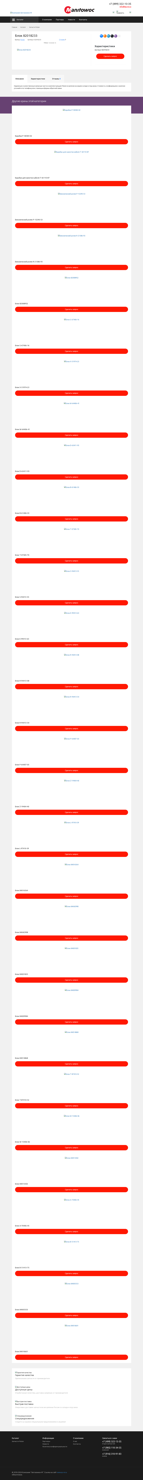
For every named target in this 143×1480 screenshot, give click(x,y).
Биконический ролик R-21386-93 (29, 262)
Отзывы (62, 39)
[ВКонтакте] (101, 36)
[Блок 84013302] (71, 1158)
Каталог (20, 20)
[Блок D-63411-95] (71, 445)
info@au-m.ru (125, 7)
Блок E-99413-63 (22, 639)
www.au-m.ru (62, 1472)
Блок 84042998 (21, 932)
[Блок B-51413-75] (71, 1241)
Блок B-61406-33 (22, 513)
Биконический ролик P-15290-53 (29, 220)
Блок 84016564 (21, 890)
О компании (47, 20)
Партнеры (60, 20)
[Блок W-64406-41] (71, 403)
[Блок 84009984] (71, 990)
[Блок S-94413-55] (71, 571)
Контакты (83, 20)
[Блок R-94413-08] (71, 655)
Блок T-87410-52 (22, 1100)
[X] (112, 36)
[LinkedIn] (108, 36)
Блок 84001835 (21, 974)
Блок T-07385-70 (22, 555)
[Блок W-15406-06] (71, 1116)
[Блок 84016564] (71, 864)
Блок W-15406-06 (22, 1142)
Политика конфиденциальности (54, 1446)
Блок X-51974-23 (22, 387)
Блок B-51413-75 (22, 1268)
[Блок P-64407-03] (71, 739)
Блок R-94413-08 (22, 681)
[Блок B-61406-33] (71, 487)
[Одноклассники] (105, 36)
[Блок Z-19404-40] (71, 780)
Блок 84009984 (21, 1016)
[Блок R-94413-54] (71, 697)
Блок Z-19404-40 (22, 806)
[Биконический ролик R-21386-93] (71, 236)
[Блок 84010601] (71, 1325)
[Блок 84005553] (71, 1283)
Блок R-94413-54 (22, 723)
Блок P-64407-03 (22, 765)
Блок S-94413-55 (22, 597)
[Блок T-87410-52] (71, 1074)
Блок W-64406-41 (22, 429)
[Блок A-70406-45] (71, 1200)
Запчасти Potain (34, 27)
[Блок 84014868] (71, 1032)
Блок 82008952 (21, 304)
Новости (71, 20)
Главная (14, 27)
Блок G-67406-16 (22, 345)
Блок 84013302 (21, 1184)
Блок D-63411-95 (22, 471)
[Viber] (115, 36)
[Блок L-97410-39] (71, 822)
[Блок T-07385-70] (71, 529)
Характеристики (38, 79)
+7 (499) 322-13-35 (120, 3)
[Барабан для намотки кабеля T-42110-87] (71, 152)
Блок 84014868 (21, 1058)
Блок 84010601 (21, 1351)
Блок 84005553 (21, 1310)
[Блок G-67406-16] (71, 319)
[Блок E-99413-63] (71, 613)
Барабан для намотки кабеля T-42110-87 (32, 178)
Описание (19, 79)
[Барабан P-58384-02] (71, 110)
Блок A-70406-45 (22, 1226)
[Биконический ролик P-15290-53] (71, 194)
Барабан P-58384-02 (23, 136)
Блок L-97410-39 (22, 848)
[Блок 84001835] (71, 948)
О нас (75, 1441)
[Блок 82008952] (71, 277)
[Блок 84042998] (71, 906)
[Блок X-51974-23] (71, 361)
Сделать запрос (110, 56)
